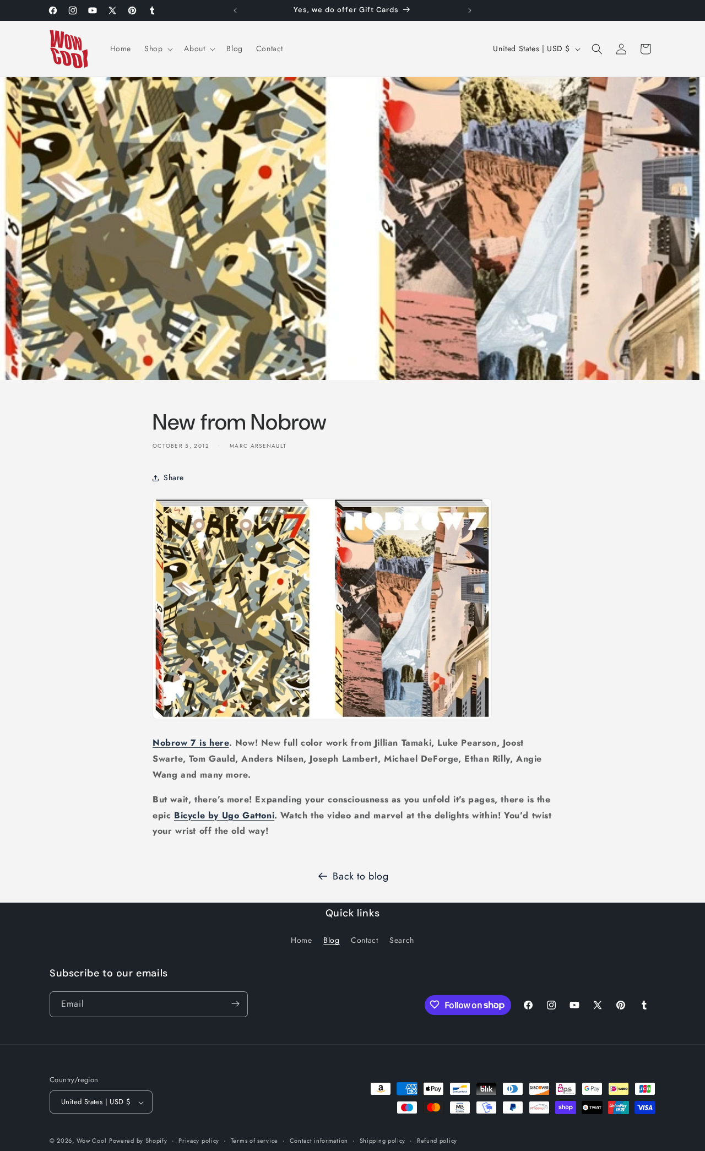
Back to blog (360, 876)
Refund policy (437, 1140)
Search (401, 940)
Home (301, 940)
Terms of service (254, 1140)
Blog (331, 940)
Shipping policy (383, 1140)
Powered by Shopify (138, 1141)
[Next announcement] (470, 10)
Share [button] (174, 478)
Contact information (319, 1140)
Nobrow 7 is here (191, 743)
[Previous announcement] (235, 10)
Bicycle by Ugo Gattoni (224, 815)
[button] (157, 48)
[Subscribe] (235, 1004)
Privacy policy (198, 1140)
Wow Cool (92, 1141)
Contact (364, 940)
